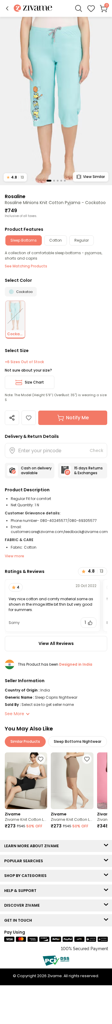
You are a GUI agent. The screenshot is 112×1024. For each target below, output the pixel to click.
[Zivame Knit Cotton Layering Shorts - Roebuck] (72, 780)
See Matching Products (26, 266)
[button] (7, 8)
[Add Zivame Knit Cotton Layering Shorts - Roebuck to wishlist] (87, 759)
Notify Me (77, 417)
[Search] (78, 8)
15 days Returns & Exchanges (88, 470)
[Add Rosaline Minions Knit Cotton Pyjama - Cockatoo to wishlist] (29, 418)
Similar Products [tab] (25, 741)
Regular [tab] (81, 240)
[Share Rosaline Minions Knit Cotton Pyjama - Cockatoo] (12, 418)
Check (96, 450)
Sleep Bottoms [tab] (23, 240)
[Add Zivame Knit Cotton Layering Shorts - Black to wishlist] (40, 759)
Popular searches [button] (25, 860)
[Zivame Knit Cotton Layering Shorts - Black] (26, 780)
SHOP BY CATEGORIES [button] (26, 875)
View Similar (94, 176)
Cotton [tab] (55, 240)
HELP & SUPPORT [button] (21, 890)
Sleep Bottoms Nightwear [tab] (77, 741)
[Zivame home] (33, 9)
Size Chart (34, 382)
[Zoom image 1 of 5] (56, 100)
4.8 (15, 177)
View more (14, 556)
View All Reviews (56, 643)
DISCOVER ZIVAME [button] (23, 905)
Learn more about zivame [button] (33, 845)
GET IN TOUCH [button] (19, 920)
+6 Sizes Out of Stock (24, 362)
